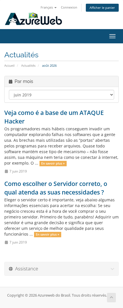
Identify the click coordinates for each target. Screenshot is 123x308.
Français (47, 7)
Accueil (9, 65)
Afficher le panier (102, 7)
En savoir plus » (53, 163)
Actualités (28, 65)
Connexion (69, 7)
